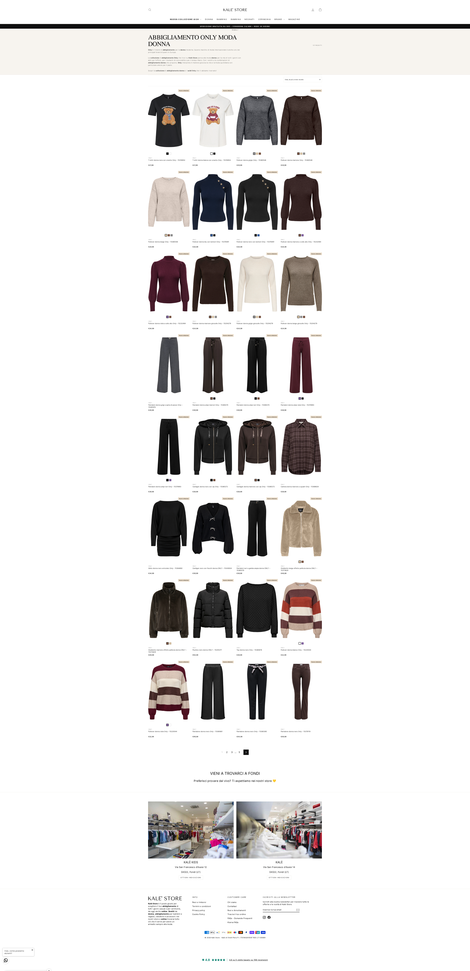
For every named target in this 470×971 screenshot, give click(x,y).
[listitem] (170, 154)
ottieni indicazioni (191, 877)
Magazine (294, 19)
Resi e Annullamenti (237, 910)
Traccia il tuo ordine (237, 914)
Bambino (222, 19)
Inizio (234, 30)
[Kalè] (279, 830)
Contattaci (232, 906)
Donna (209, 19)
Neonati (250, 19)
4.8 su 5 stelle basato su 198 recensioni (248, 960)
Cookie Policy (198, 914)
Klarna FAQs (233, 922)
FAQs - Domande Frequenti (240, 918)
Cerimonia (264, 19)
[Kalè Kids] (191, 830)
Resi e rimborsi (199, 902)
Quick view (169, 149)
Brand (279, 19)
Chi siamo (232, 902)
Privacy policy (198, 910)
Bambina (236, 19)
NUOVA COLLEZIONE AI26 (185, 19)
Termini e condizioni (201, 906)
